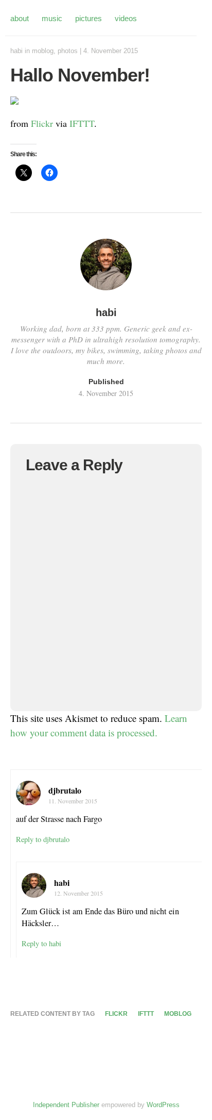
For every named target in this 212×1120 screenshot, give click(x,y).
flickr (116, 1013)
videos (126, 18)
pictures (88, 18)
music (52, 18)
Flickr (42, 123)
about (19, 18)
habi (16, 51)
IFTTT (81, 123)
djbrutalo (64, 790)
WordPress (163, 1105)
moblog (43, 51)
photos (68, 51)
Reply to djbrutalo (42, 839)
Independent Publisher (66, 1105)
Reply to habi (41, 943)
